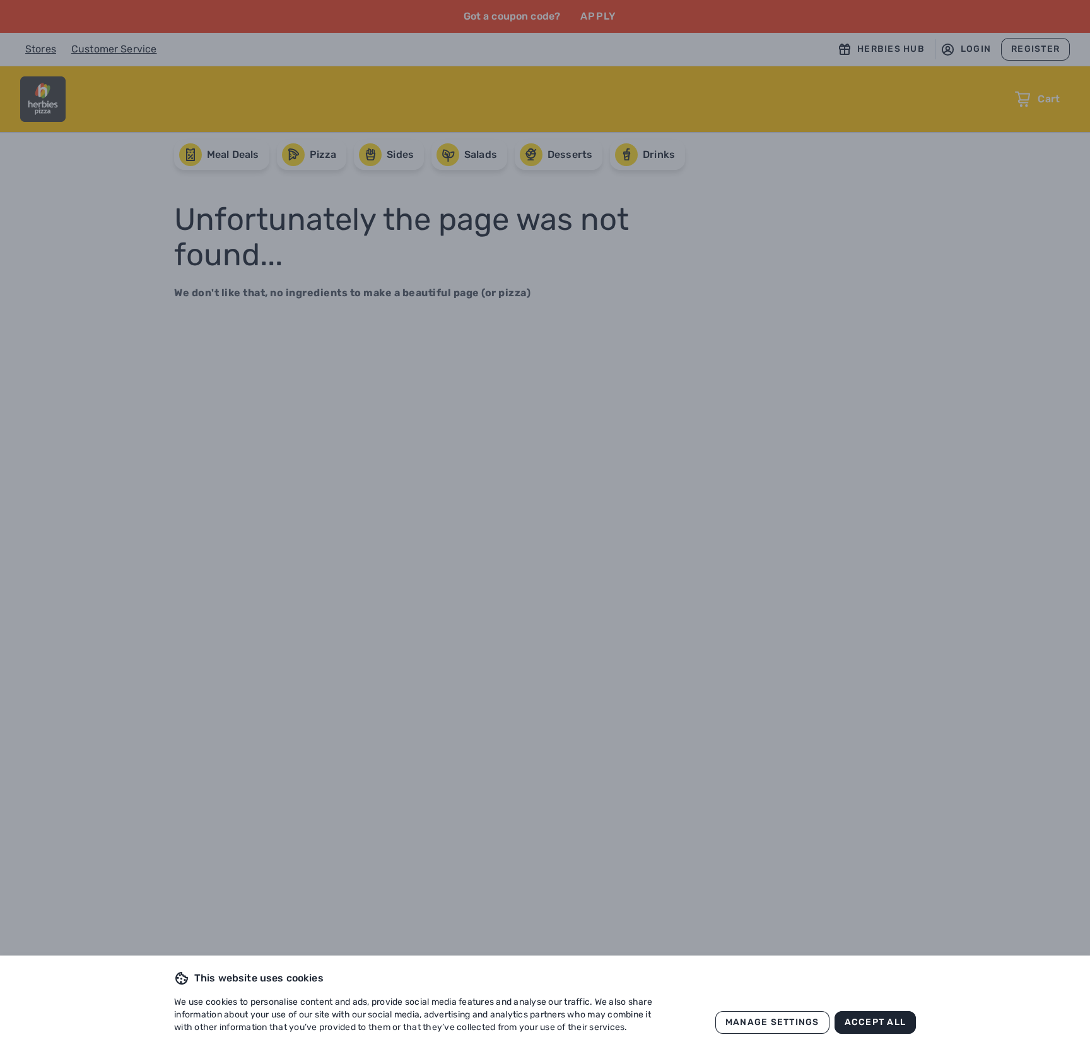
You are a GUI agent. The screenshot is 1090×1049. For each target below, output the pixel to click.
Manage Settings (772, 1022)
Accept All (875, 1022)
